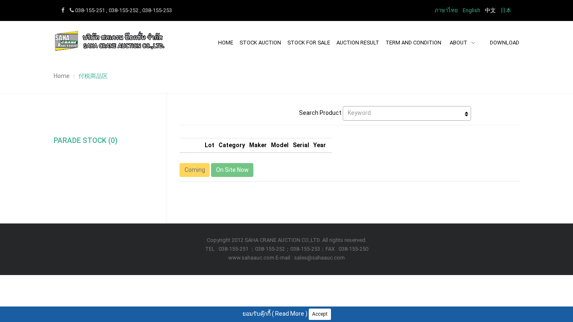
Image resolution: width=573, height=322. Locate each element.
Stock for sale (308, 42)
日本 (505, 10)
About (459, 42)
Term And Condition (413, 42)
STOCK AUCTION (260, 42)
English (471, 10)
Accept (320, 314)
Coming (195, 169)
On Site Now (232, 169)
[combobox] (407, 113)
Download (504, 42)
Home (225, 42)
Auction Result (357, 42)
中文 (490, 10)
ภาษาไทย (446, 10)
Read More (289, 313)
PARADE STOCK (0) (85, 140)
